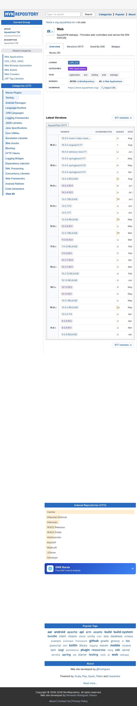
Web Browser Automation (18, 65)
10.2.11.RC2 (67, 260)
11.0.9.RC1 (67, 253)
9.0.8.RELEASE (69, 334)
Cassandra (114, 676)
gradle (105, 641)
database (117, 636)
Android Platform (15, 183)
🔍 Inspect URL (108, 87)
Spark (91, 676)
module (126, 645)
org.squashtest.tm (65, 22)
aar (50, 632)
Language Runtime (16, 107)
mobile (115, 645)
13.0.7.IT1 (66, 212)
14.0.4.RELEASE (70, 178)
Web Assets (10, 69)
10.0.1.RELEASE (69, 300)
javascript (56, 645)
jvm (65, 645)
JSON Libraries (14, 122)
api (82, 632)
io (123, 641)
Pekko (99, 676)
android (60, 632)
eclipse (128, 636)
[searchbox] (63, 14)
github (94, 641)
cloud (82, 636)
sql (75, 654)
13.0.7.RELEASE (70, 199)
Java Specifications (16, 127)
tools (103, 654)
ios (128, 641)
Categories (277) (21, 85)
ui (109, 654)
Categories (105, 14)
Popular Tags (90, 625)
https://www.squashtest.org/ (83, 87)
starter (83, 654)
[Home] (21, 16)
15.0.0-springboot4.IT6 (74, 165)
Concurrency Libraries (18, 173)
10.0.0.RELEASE (70, 307)
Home (49, 22)
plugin (85, 650)
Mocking (10, 148)
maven (104, 645)
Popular (119, 14)
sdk (118, 650)
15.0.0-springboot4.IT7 (73, 158)
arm (89, 632)
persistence (72, 650)
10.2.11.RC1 (67, 266)
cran (99, 636)
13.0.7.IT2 (66, 206)
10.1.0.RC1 (67, 293)
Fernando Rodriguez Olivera (81, 695)
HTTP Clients (13, 153)
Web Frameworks (15, 178)
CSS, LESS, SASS (13, 61)
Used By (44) (97, 46)
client (63, 636)
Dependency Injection (17, 163)
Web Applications (13, 56)
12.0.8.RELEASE (70, 219)
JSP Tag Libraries (14, 78)
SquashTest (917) (57, 125)
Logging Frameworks (17, 117)
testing (95, 75)
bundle (53, 636)
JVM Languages (15, 112)
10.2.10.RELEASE (70, 273)
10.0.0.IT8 (67, 314)
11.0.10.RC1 (67, 239)
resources (99, 650)
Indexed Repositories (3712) (90, 505)
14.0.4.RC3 (67, 185)
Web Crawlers (11, 74)
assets (98, 632)
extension (68, 641)
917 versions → (123, 117)
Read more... (90, 683)
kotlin (73, 645)
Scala (78, 676)
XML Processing (15, 168)
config (91, 636)
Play (84, 676)
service (56, 654)
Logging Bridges (15, 158)
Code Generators (15, 188)
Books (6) (54, 52)
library (83, 645)
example (56, 641)
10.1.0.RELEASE (69, 280)
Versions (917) (75, 46)
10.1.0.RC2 (67, 287)
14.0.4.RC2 (67, 192)
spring (67, 654)
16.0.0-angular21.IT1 (72, 145)
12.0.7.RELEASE (70, 233)
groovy (116, 641)
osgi (61, 650)
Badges (116, 46)
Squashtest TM (12, 32)
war (86, 75)
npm (53, 650)
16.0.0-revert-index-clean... (76, 138)
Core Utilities (12, 133)
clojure (73, 636)
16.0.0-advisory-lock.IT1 (74, 151)
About (131, 14)
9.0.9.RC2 (67, 321)
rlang (111, 650)
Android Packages (16, 102)
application (75, 75)
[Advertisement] (68, 4)
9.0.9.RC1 (67, 327)
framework (82, 641)
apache (72, 632)
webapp (114, 75)
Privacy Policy (80, 701)
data (106, 636)
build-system (123, 632)
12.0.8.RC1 (67, 226)
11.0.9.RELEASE (70, 246)
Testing (10, 97)
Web (60, 29)
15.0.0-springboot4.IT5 (74, 172)
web (104, 75)
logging (94, 645)
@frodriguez (103, 669)
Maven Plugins (14, 92)
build (108, 632)
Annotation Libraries (17, 138)
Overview (54, 46)
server (126, 650)
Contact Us (64, 701)
